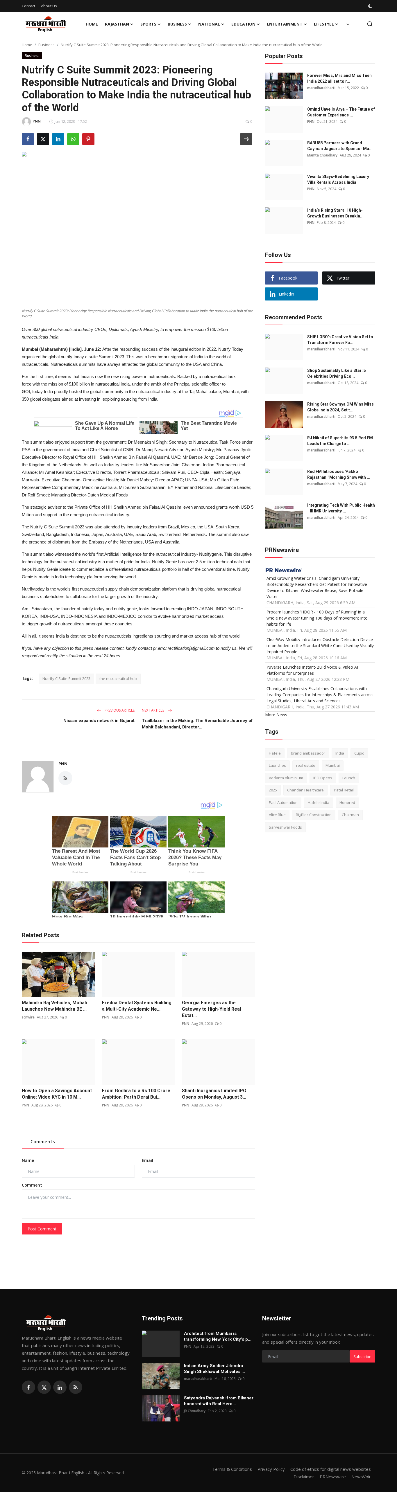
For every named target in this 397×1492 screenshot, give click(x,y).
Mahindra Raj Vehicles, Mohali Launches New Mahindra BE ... (54, 1006)
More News (276, 714)
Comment (32, 1185)
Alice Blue (277, 815)
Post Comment (42, 1229)
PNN (62, 763)
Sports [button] (148, 24)
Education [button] (243, 24)
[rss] (75, 1387)
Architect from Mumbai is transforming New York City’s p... (217, 1336)
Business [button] (177, 24)
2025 (273, 790)
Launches (277, 765)
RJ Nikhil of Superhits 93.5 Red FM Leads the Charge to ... (340, 440)
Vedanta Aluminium (286, 777)
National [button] (209, 24)
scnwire (28, 1017)
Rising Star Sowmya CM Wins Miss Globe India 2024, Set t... (340, 407)
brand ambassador (308, 753)
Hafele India (318, 802)
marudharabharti (321, 87)
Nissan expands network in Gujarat (99, 720)
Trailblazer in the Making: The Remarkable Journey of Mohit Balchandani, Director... (197, 724)
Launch (348, 777)
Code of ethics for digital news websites (330, 1469)
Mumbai (333, 765)
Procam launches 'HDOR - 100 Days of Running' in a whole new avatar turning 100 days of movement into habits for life (317, 618)
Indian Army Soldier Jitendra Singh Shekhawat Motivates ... (214, 1368)
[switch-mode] (370, 6)
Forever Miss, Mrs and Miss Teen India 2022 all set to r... (339, 78)
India (339, 753)
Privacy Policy (271, 1469)
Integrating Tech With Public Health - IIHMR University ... (341, 508)
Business (46, 44)
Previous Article (119, 710)
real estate (305, 765)
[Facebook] (28, 1387)
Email (147, 1160)
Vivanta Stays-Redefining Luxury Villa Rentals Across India (338, 179)
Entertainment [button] (285, 24)
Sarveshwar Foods (285, 827)
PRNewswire (333, 1477)
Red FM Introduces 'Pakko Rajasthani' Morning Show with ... (338, 474)
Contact (28, 5)
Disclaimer (304, 1477)
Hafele (275, 753)
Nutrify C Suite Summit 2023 (66, 678)
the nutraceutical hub (118, 678)
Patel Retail (344, 790)
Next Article (153, 710)
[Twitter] (44, 1387)
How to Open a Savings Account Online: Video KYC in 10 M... (57, 1094)
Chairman (350, 815)
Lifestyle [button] (324, 24)
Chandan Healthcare (305, 790)
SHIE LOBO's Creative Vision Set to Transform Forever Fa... (340, 339)
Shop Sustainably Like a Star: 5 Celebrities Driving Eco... (336, 373)
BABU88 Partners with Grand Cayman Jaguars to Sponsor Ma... (340, 146)
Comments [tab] (43, 1141)
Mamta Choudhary (322, 155)
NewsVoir (361, 1477)
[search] (369, 24)
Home (92, 24)
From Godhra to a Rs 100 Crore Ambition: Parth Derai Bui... (136, 1094)
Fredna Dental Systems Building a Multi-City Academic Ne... (136, 1006)
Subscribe (362, 1356)
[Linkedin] (60, 1387)
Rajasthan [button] (117, 24)
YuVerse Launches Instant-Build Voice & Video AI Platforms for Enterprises (312, 670)
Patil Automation (283, 802)
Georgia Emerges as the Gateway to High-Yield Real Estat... (211, 1009)
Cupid (359, 753)
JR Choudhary (194, 1410)
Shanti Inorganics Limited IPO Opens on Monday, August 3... (214, 1094)
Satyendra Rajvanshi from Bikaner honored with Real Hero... (218, 1400)
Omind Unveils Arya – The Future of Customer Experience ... (341, 112)
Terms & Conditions (232, 1469)
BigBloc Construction (314, 815)
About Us (49, 5)
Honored (347, 802)
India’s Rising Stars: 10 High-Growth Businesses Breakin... (335, 213)
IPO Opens (322, 777)
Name (28, 1160)
